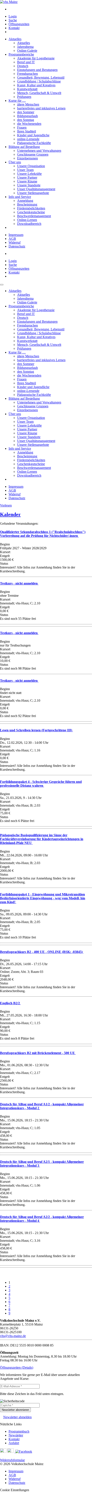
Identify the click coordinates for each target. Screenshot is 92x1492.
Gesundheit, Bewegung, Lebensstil (40, 77)
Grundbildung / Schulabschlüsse (39, 81)
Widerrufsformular (12, 1460)
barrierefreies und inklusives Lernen (41, 108)
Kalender (10, 514)
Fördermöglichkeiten (31, 208)
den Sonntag (25, 120)
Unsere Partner (27, 177)
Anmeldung (25, 200)
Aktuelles (15, 39)
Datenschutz (17, 246)
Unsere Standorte (28, 185)
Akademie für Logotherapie (36, 58)
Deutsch (22, 66)
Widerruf (15, 242)
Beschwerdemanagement (34, 216)
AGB (12, 238)
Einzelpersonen (27, 158)
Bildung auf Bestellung (24, 147)
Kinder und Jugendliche (33, 135)
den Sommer (25, 112)
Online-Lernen (27, 220)
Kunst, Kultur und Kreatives (36, 85)
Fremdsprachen (27, 73)
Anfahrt (14, 1443)
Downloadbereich (29, 223)
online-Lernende (28, 139)
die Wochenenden (29, 123)
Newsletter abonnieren (15, 1409)
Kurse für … (17, 100)
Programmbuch (19, 1431)
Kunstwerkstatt (27, 89)
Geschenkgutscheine (31, 212)
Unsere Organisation (31, 166)
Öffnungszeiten (19, 24)
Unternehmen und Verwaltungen (39, 150)
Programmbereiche (21, 54)
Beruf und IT (26, 62)
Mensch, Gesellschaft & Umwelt (39, 93)
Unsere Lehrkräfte (29, 173)
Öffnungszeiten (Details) (16, 1367)
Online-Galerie (27, 50)
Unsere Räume (27, 181)
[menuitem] (50, 9)
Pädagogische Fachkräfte (34, 143)
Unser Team (25, 170)
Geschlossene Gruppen (32, 154)
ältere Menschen (28, 104)
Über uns (15, 162)
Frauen (22, 127)
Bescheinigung (27, 204)
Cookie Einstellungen (14, 1490)
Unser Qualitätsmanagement (36, 189)
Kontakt (14, 28)
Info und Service (20, 197)
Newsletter (16, 1435)
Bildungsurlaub (27, 116)
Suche (13, 20)
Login (13, 16)
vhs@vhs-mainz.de (13, 1336)
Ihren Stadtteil (26, 131)
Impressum (16, 235)
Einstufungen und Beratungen (37, 70)
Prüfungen (24, 97)
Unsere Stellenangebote (33, 193)
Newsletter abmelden (17, 1417)
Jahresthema (25, 47)
